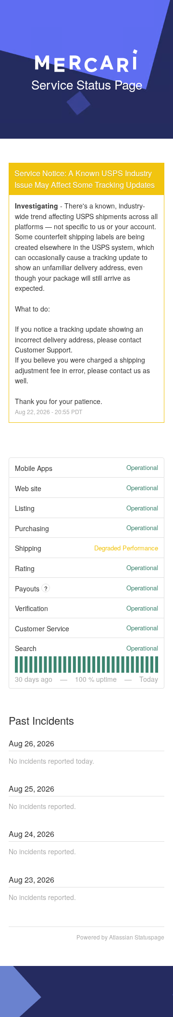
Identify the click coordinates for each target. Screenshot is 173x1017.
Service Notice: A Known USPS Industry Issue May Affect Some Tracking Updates (84, 179)
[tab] (16, 664)
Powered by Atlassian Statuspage (120, 937)
